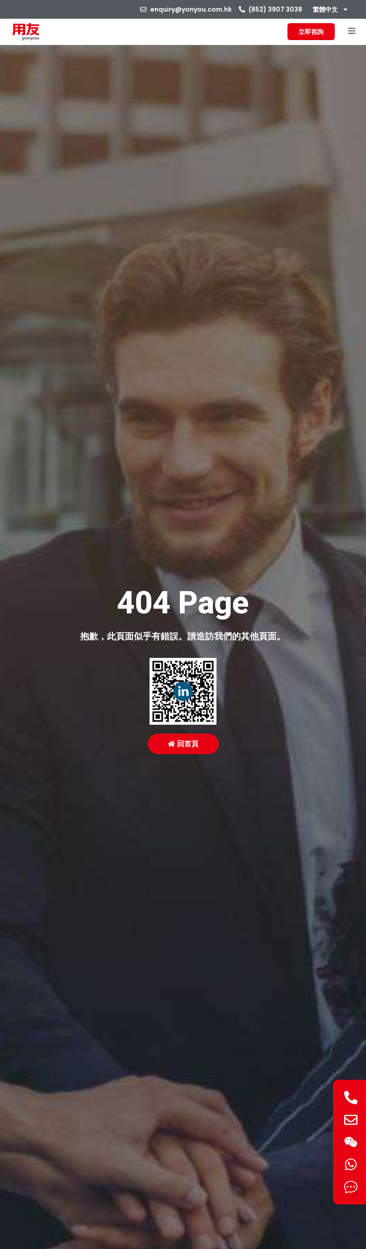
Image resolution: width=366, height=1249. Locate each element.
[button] (351, 31)
